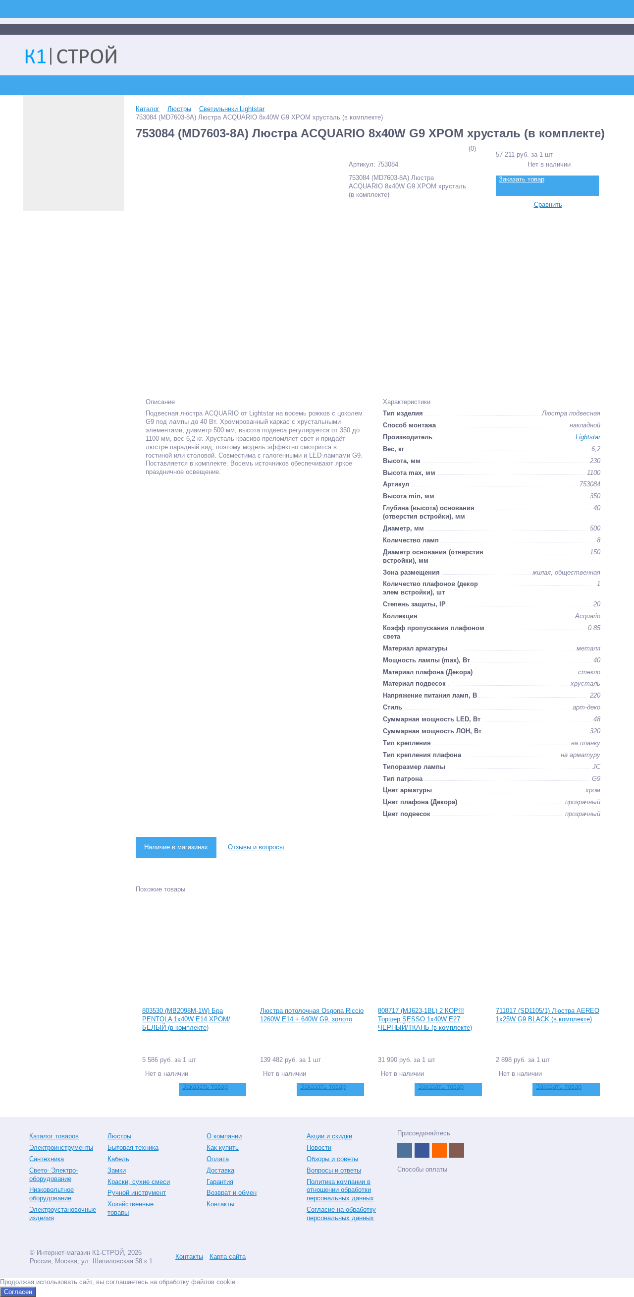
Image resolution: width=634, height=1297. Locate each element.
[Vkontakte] (404, 1150)
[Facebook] (422, 1150)
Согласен (18, 1292)
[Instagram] (456, 1150)
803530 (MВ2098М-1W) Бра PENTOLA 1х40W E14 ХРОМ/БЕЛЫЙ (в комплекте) (186, 1019)
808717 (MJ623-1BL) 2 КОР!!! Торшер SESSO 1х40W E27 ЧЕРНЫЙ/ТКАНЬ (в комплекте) (425, 1019)
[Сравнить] (149, 1089)
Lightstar (588, 437)
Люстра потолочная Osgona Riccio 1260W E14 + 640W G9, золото (312, 1015)
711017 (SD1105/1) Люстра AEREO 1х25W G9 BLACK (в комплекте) (547, 1015)
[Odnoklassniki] (439, 1150)
